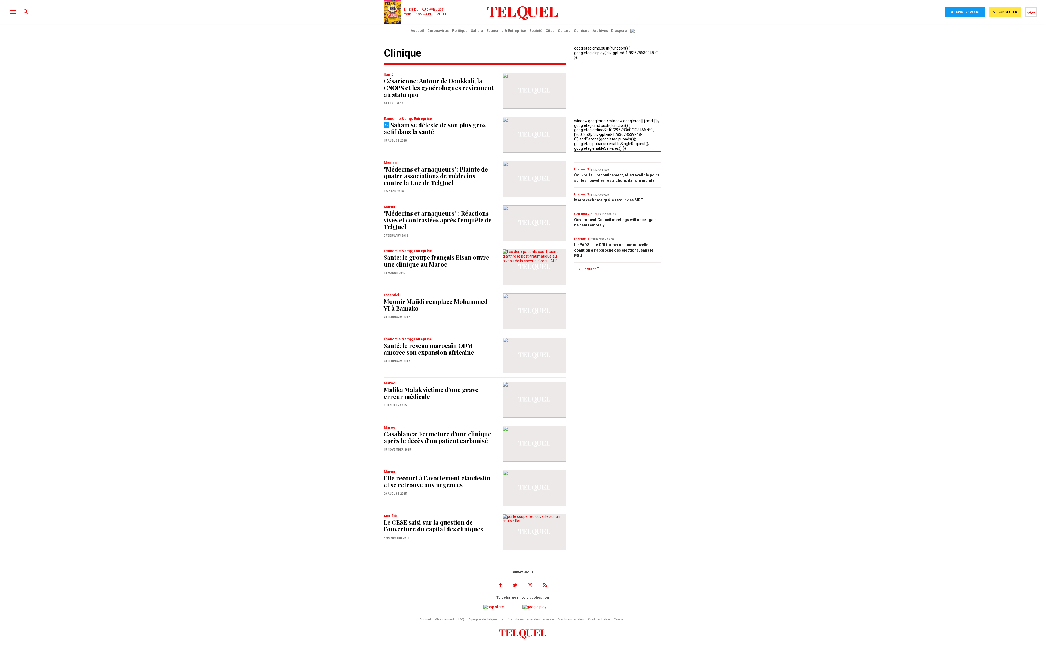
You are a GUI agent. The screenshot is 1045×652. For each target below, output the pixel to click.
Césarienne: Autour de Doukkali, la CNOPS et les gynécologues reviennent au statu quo (439, 88)
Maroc (389, 207)
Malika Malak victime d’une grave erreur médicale (431, 392)
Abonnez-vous (965, 12)
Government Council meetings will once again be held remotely (615, 222)
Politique (460, 31)
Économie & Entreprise (506, 31)
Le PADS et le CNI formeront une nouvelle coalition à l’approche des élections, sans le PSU (613, 250)
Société (535, 31)
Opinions (581, 31)
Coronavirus (438, 31)
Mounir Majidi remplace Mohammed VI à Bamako (436, 304)
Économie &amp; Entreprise (408, 119)
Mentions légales (571, 619)
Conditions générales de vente (531, 619)
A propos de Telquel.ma (485, 619)
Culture (564, 31)
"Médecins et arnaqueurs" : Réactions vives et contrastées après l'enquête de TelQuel (438, 220)
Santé (389, 74)
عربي (1031, 11)
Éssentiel (391, 295)
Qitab (550, 31)
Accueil (417, 31)
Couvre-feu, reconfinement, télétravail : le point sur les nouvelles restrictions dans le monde (616, 178)
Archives (600, 31)
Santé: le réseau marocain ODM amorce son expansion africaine (429, 348)
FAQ (461, 619)
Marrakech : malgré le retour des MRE (608, 200)
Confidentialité (599, 619)
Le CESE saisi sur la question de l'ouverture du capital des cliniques (433, 525)
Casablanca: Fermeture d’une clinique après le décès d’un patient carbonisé (437, 437)
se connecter (1005, 12)
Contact (620, 619)
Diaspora (619, 31)
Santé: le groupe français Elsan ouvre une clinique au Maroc (436, 260)
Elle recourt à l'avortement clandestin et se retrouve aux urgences (437, 481)
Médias (390, 163)
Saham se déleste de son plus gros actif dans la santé (435, 128)
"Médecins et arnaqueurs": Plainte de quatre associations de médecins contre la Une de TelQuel (436, 176)
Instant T (582, 169)
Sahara (477, 31)
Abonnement (444, 619)
